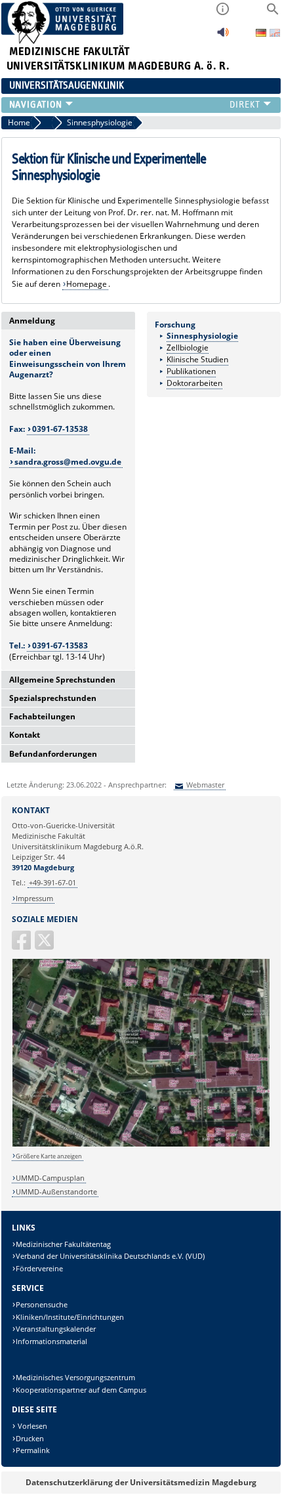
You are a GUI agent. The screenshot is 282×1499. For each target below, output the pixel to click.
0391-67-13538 (60, 428)
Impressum (34, 898)
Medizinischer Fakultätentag (63, 1244)
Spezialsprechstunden (52, 698)
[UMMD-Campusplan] (141, 1144)
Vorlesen (31, 1426)
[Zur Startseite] (62, 41)
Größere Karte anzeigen (49, 1156)
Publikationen (191, 371)
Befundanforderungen (53, 753)
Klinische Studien (197, 359)
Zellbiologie (188, 347)
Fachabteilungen (42, 716)
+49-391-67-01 (52, 882)
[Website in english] (275, 34)
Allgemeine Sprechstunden (62, 679)
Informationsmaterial (51, 1341)
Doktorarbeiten (194, 383)
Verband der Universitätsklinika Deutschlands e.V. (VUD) (110, 1256)
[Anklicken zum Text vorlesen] (223, 35)
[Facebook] (22, 945)
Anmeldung (32, 320)
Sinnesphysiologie (202, 335)
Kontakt (24, 734)
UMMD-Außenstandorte (56, 1191)
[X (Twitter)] (45, 945)
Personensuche (42, 1304)
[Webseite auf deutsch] (262, 34)
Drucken (30, 1438)
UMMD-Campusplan (50, 1178)
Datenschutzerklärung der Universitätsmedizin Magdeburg (141, 1482)
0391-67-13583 (60, 645)
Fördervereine (39, 1268)
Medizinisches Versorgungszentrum (75, 1377)
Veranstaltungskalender (56, 1329)
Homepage (86, 283)
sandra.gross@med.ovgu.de (67, 461)
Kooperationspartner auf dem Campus (81, 1390)
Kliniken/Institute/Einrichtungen (70, 1317)
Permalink (33, 1450)
